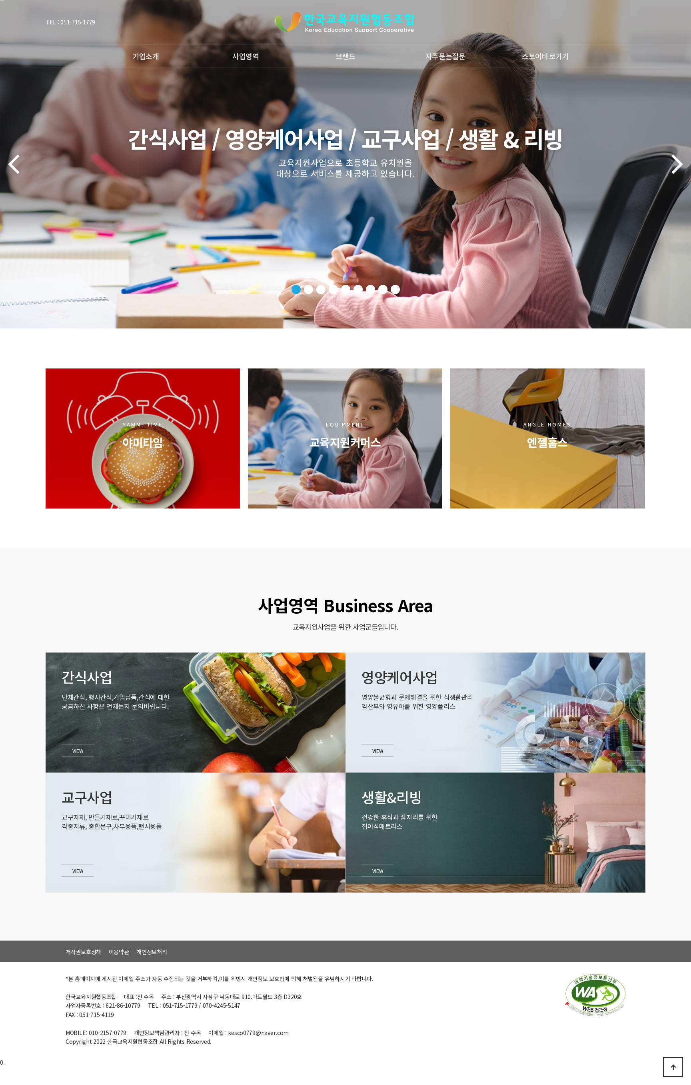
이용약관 (119, 952)
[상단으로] (673, 1067)
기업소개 (145, 56)
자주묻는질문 (445, 56)
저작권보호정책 (83, 952)
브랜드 (345, 56)
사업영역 (245, 56)
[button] (296, 289)
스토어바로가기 (545, 56)
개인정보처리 (151, 952)
